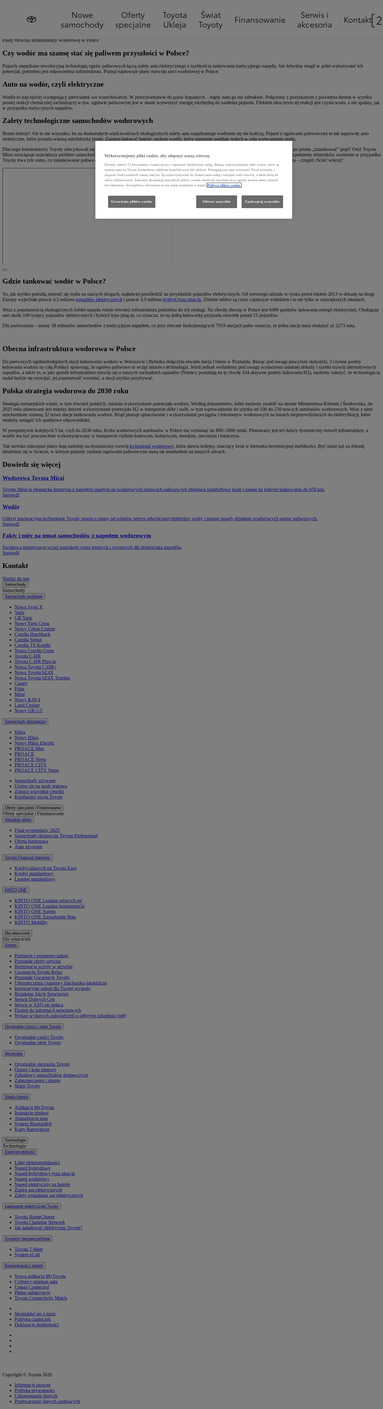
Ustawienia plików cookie (131, 201)
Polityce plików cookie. (224, 185)
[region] (193, 180)
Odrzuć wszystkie (217, 201)
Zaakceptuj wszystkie (262, 201)
